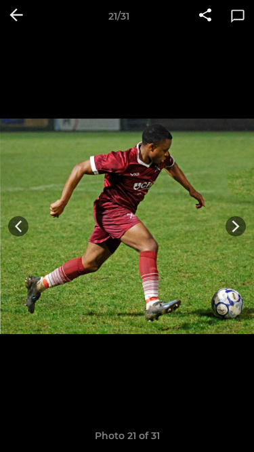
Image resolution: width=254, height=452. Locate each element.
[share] (205, 16)
